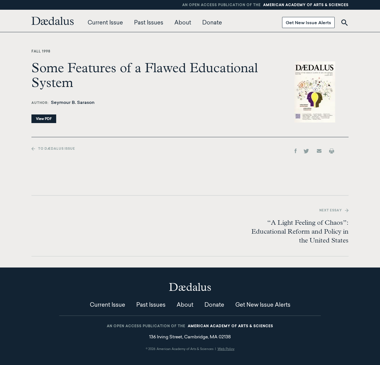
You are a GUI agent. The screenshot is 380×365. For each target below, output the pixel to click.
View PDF (44, 119)
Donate (212, 23)
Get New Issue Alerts (308, 23)
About (182, 23)
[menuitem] (54, 23)
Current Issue (105, 23)
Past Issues (148, 23)
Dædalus (52, 21)
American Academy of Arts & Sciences (306, 5)
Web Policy (226, 349)
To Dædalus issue (56, 149)
